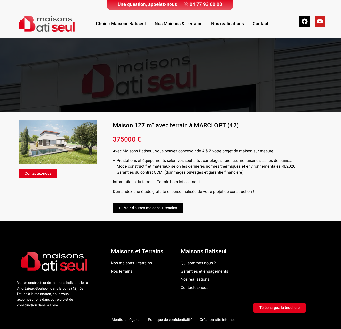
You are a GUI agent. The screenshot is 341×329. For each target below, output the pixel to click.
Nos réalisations (227, 23)
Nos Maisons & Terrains (178, 23)
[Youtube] (320, 21)
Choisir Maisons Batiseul (121, 23)
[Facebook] (304, 21)
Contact (260, 23)
